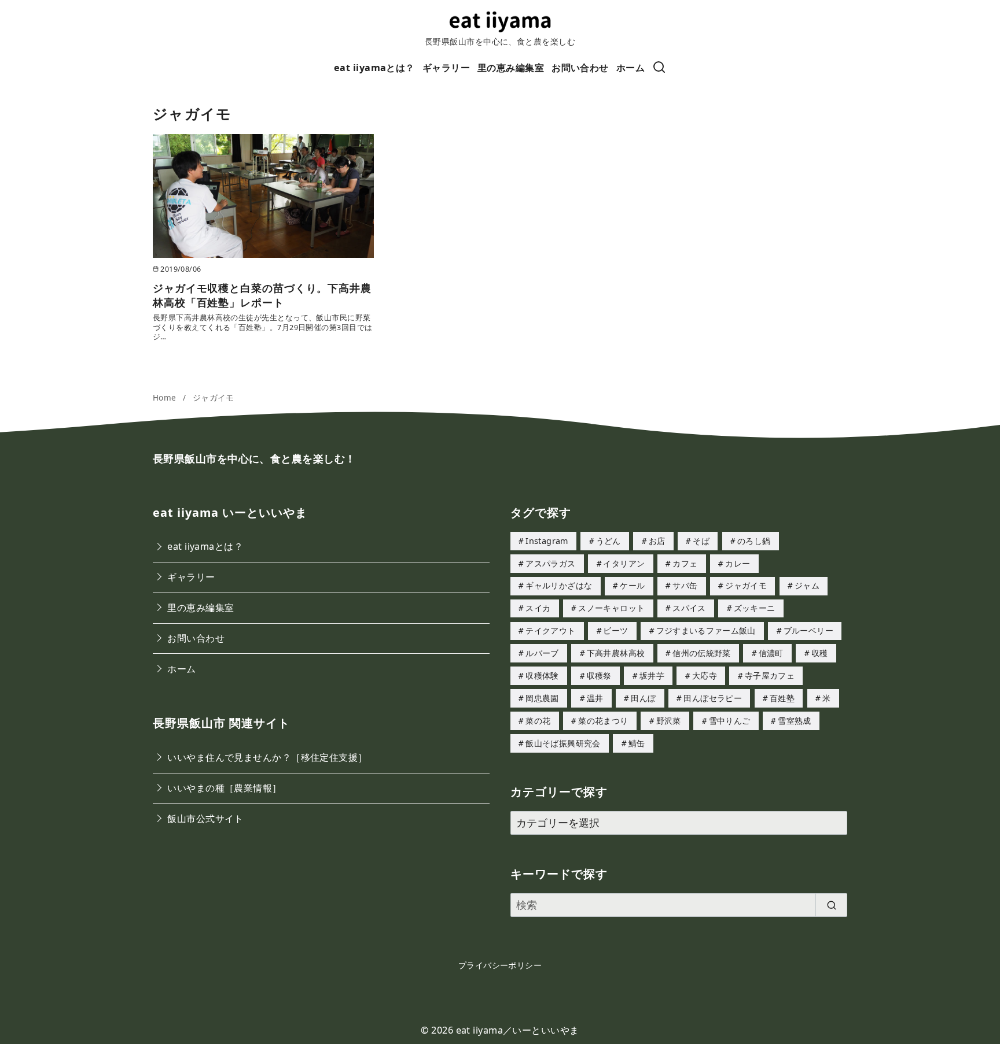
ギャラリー (446, 67)
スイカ (537, 607)
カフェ (684, 563)
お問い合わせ (580, 67)
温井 (595, 698)
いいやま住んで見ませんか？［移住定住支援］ (267, 757)
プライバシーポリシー (500, 965)
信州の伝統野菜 (701, 652)
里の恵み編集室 (510, 67)
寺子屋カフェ (770, 675)
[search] (831, 905)
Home (166, 398)
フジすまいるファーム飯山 (706, 630)
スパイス (688, 607)
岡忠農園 (541, 698)
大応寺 (704, 675)
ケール (632, 585)
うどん (608, 540)
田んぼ (643, 698)
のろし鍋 (753, 540)
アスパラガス (550, 563)
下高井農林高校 (616, 652)
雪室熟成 (794, 720)
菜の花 (537, 720)
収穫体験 (541, 675)
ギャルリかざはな (558, 585)
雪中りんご (730, 720)
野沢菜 (668, 720)
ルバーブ (541, 652)
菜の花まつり (603, 720)
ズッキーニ (754, 607)
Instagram (546, 540)
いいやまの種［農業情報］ (224, 788)
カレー (737, 563)
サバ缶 (684, 585)
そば (701, 540)
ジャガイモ (213, 398)
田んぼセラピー (712, 698)
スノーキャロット (611, 607)
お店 (657, 540)
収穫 (819, 652)
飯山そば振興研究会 (562, 743)
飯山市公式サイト (205, 818)
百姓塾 (782, 698)
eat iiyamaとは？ (374, 67)
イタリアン (624, 563)
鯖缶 (636, 743)
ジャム (807, 585)
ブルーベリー (808, 630)
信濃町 (771, 652)
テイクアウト (550, 630)
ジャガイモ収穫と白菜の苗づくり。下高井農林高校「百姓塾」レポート (262, 295)
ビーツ (615, 630)
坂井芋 (651, 675)
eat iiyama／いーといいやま (517, 1030)
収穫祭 (599, 675)
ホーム (630, 67)
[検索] (659, 68)
